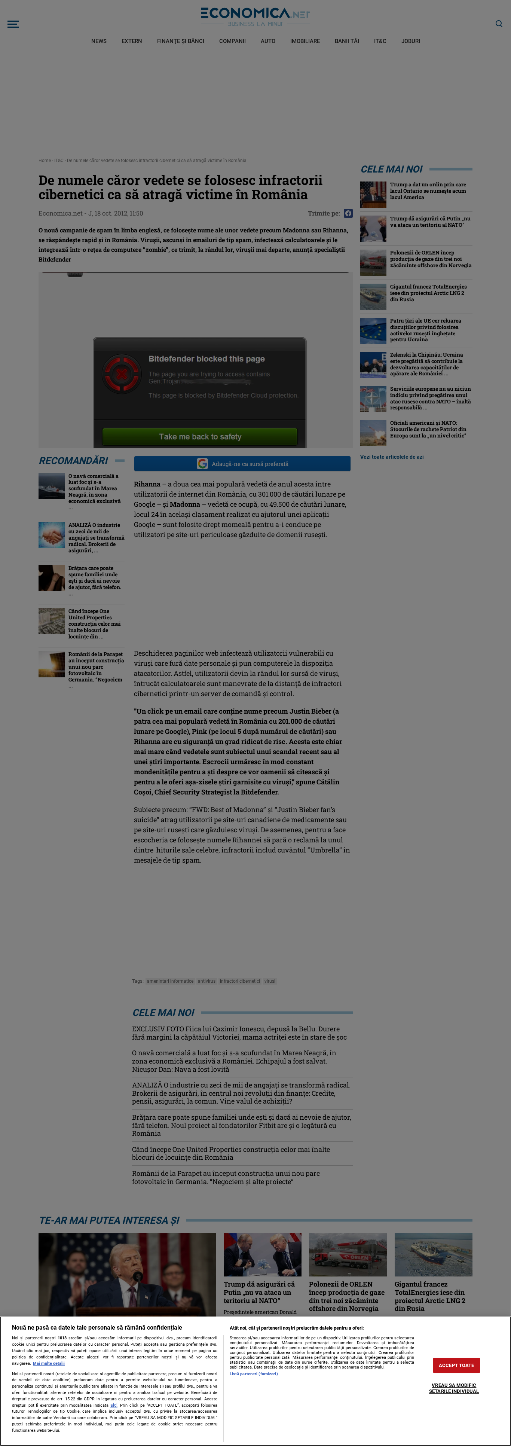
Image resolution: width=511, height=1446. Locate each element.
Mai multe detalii (49, 1363)
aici (113, 1405)
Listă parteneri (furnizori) (254, 1374)
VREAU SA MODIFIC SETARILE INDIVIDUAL (454, 1388)
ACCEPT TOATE (456, 1365)
